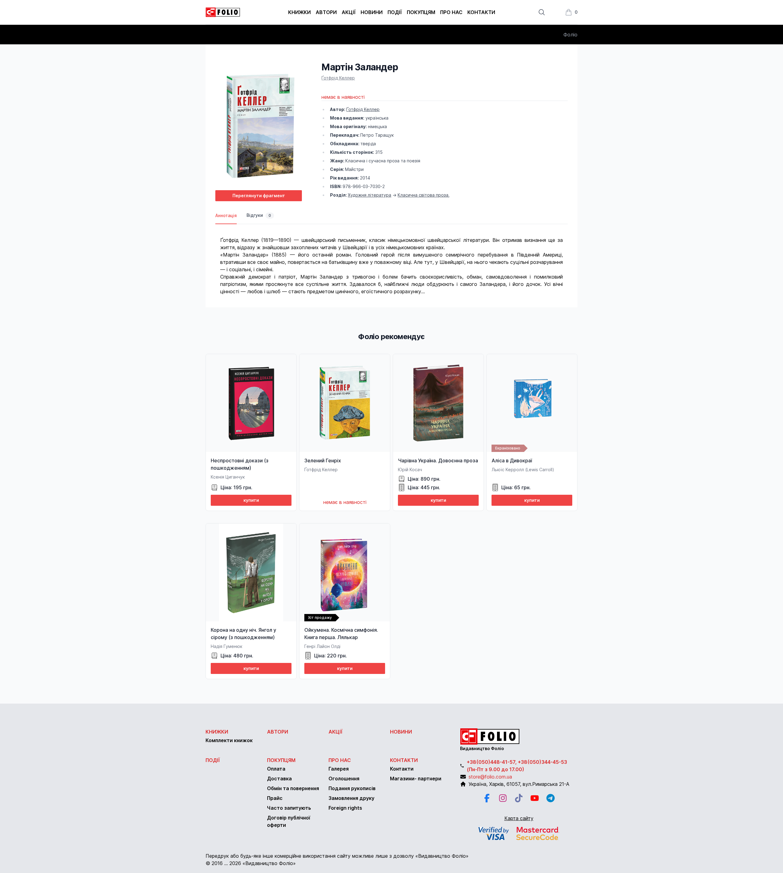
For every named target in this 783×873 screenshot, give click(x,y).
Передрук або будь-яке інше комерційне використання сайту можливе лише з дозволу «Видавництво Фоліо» (337, 856)
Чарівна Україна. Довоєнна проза (438, 460)
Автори (326, 12)
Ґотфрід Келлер (338, 77)
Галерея (338, 769)
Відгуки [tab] (259, 215)
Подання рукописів (352, 788)
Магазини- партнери (415, 778)
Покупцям (421, 12)
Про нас (451, 12)
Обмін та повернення (293, 788)
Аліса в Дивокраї (512, 460)
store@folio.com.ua (490, 777)
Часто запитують (289, 808)
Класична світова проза (423, 195)
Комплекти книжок (229, 740)
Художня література (369, 195)
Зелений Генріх (322, 460)
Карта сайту (518, 818)
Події (395, 12)
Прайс (275, 798)
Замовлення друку (351, 798)
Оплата (276, 769)
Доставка (279, 778)
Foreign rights (345, 808)
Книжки (299, 12)
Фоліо (570, 34)
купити (251, 500)
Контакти (481, 12)
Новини (372, 12)
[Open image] (258, 123)
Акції (349, 12)
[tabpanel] (391, 259)
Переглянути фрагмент (258, 195)
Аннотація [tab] (226, 215)
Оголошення (343, 778)
